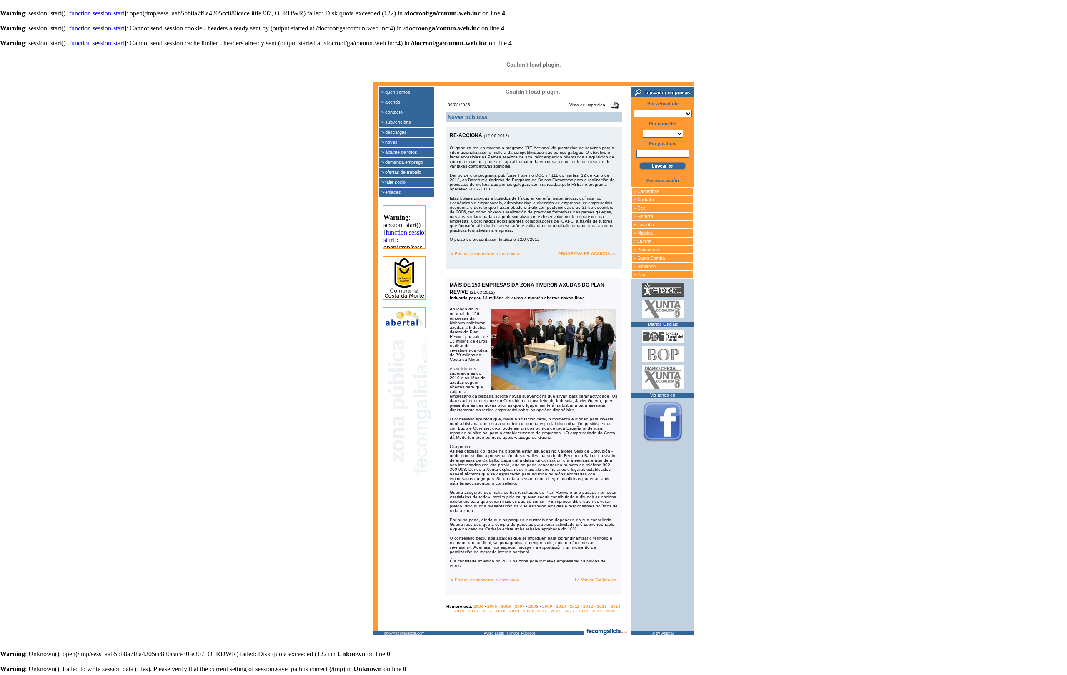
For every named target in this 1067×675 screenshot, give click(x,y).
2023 (569, 611)
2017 (487, 611)
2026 (611, 611)
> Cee (640, 207)
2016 (473, 611)
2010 (561, 606)
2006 (506, 606)
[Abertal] (404, 325)
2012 (588, 606)
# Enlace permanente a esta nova (485, 253)
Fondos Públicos (521, 633)
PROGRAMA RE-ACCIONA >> (587, 253)
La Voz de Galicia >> (595, 580)
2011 (574, 606)
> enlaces (391, 192)
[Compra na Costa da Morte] (404, 296)
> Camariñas (646, 191)
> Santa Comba (649, 257)
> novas (389, 142)
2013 (602, 606)
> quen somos (395, 92)
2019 (514, 611)
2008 (533, 606)
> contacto (392, 112)
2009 (547, 606)
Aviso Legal (494, 633)
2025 (597, 611)
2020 (528, 611)
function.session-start (96, 13)
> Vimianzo (645, 266)
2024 (583, 611)
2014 (616, 606)
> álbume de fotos (399, 152)
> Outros (642, 241)
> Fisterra (643, 216)
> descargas (394, 132)
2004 (478, 606)
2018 (501, 611)
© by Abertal (663, 633)
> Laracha (644, 224)
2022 (556, 611)
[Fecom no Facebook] (663, 442)
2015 (459, 611)
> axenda (390, 102)
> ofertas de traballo (401, 172)
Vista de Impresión (587, 104)
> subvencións (396, 122)
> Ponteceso (646, 249)
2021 (542, 611)
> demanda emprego (402, 162)
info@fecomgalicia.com (404, 633)
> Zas (639, 274)
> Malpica (643, 232)
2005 (492, 606)
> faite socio (393, 182)
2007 (520, 606)
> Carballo (644, 199)
